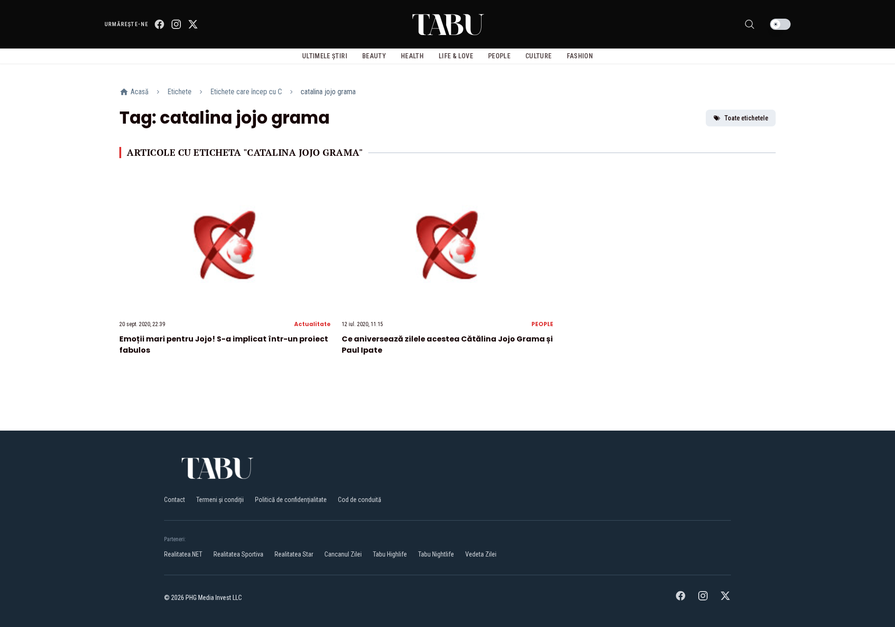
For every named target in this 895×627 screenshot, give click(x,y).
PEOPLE (542, 324)
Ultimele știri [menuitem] (324, 56)
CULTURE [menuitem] (538, 56)
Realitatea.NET (183, 554)
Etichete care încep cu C (246, 91)
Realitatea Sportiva (238, 554)
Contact (174, 499)
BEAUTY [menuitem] (374, 56)
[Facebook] (159, 24)
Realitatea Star (294, 554)
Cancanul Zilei (343, 554)
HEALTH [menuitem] (412, 56)
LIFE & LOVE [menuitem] (456, 56)
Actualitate (312, 324)
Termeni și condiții (220, 499)
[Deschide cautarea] (749, 24)
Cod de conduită (359, 499)
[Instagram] (176, 24)
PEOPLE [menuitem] (499, 56)
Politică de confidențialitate (291, 499)
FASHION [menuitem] (580, 56)
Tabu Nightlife (436, 554)
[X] (193, 24)
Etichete (179, 91)
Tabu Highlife (390, 554)
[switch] (780, 24)
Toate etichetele (746, 118)
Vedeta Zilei (480, 554)
